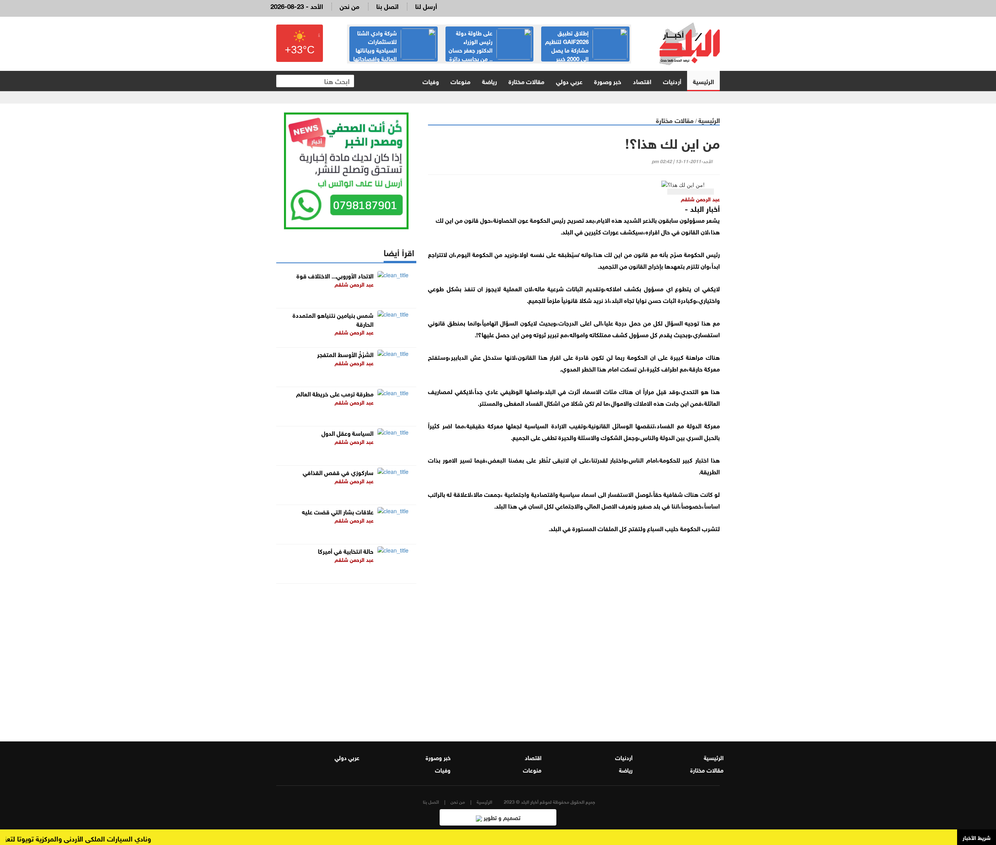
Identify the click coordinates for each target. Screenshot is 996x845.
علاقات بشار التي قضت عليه (338, 511)
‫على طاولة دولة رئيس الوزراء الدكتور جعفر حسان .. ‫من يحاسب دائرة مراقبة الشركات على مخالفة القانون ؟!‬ (489, 53)
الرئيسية (703, 81)
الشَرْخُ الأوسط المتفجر (345, 354)
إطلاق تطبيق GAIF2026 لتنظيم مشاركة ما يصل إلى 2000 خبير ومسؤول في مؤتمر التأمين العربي (586, 49)
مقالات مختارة (526, 81)
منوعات (460, 81)
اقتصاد (642, 81)
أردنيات (672, 81)
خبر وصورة (607, 81)
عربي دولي (569, 81)
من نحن (349, 6)
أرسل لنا (426, 6)
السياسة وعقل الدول (347, 432)
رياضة (489, 81)
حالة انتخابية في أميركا (346, 550)
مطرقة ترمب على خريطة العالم (335, 393)
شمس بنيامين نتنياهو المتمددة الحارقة (333, 319)
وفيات (431, 81)
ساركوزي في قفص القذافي (338, 472)
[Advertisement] (574, 632)
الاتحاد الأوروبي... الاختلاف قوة (335, 275)
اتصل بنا (387, 6)
